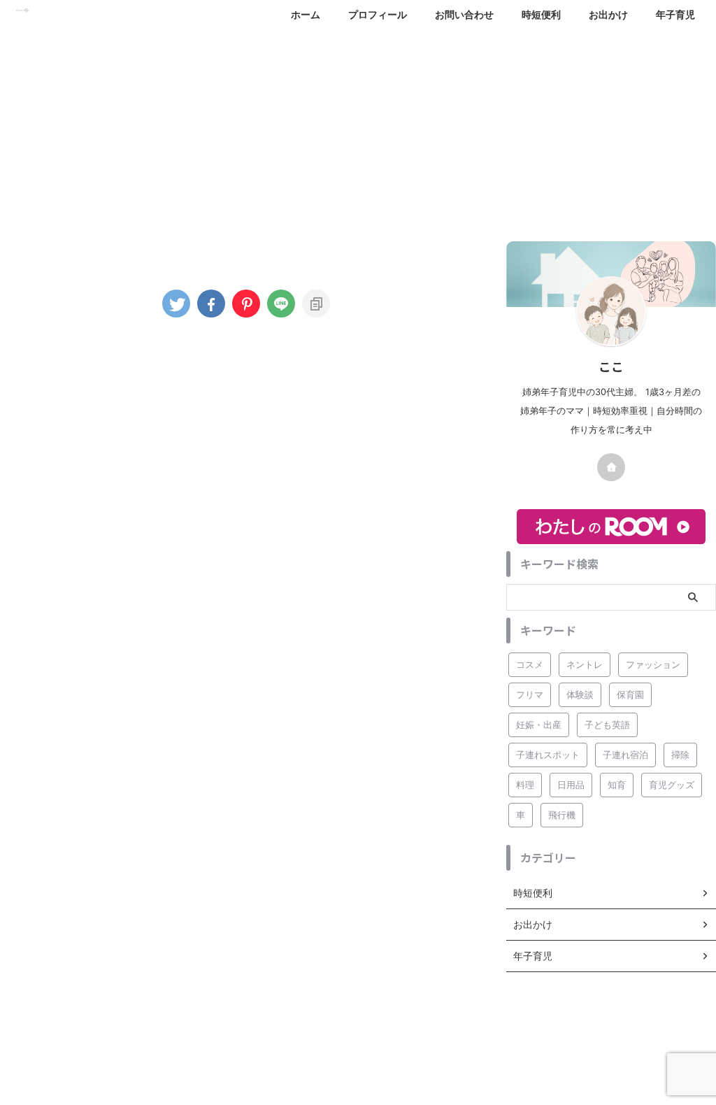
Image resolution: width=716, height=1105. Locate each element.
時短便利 (541, 14)
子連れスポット (548, 754)
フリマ (529, 694)
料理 (525, 784)
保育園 (630, 694)
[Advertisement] (358, 129)
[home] (611, 467)
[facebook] (211, 304)
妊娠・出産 (538, 724)
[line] (281, 304)
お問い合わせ (464, 14)
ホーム (305, 14)
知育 (617, 784)
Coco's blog (358, 1060)
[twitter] (176, 304)
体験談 (580, 694)
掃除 (680, 754)
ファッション (653, 664)
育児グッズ (671, 784)
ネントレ (584, 664)
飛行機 (561, 814)
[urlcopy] (316, 304)
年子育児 (675, 14)
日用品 (571, 784)
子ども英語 (607, 724)
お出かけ (608, 14)
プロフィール (377, 14)
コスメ (529, 664)
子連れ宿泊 (625, 754)
